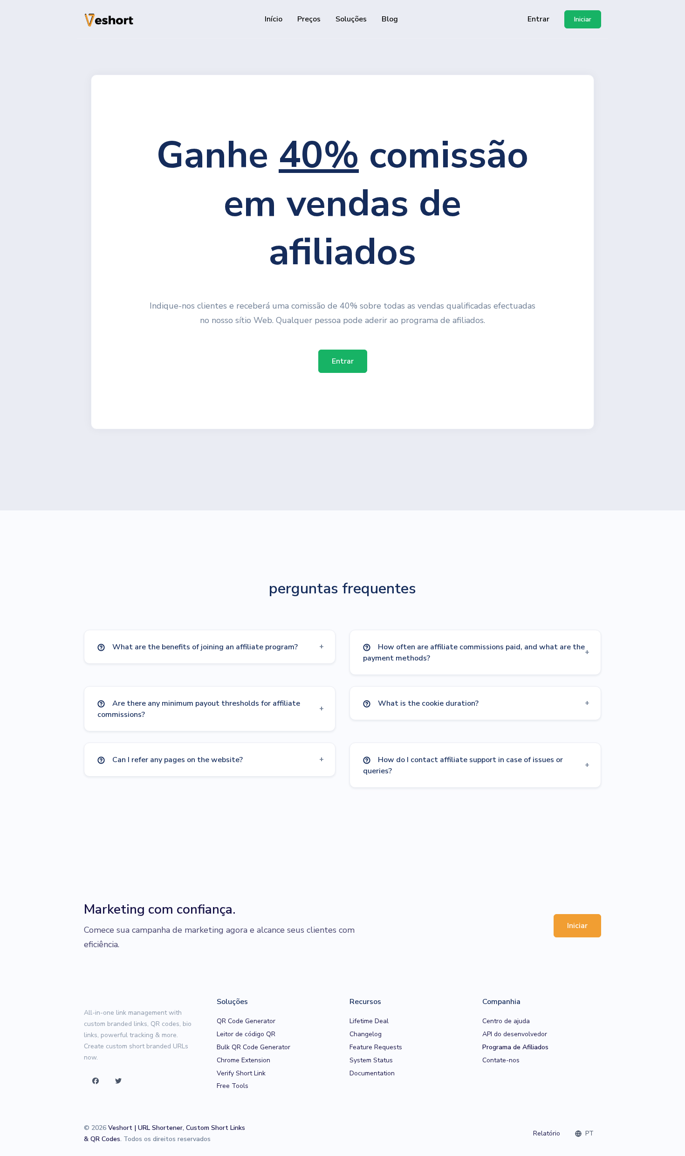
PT (588, 1133)
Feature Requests (375, 1047)
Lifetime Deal (369, 1021)
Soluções (351, 19)
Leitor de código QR (246, 1034)
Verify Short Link (241, 1073)
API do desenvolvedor (514, 1034)
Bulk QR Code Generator (253, 1047)
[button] (209, 647)
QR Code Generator (246, 1021)
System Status (371, 1060)
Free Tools (232, 1085)
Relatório (546, 1133)
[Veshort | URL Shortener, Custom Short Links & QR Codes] (109, 19)
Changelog (365, 1034)
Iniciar (577, 926)
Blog (390, 19)
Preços (309, 19)
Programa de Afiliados (515, 1047)
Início (273, 19)
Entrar (538, 19)
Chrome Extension (243, 1060)
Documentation (372, 1073)
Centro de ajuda (506, 1021)
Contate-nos (501, 1060)
